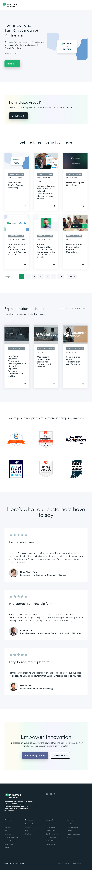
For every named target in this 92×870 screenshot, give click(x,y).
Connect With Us (60, 755)
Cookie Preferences (73, 834)
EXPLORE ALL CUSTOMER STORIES (73, 308)
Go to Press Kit (18, 115)
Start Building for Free (35, 755)
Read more (12, 63)
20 (60, 276)
